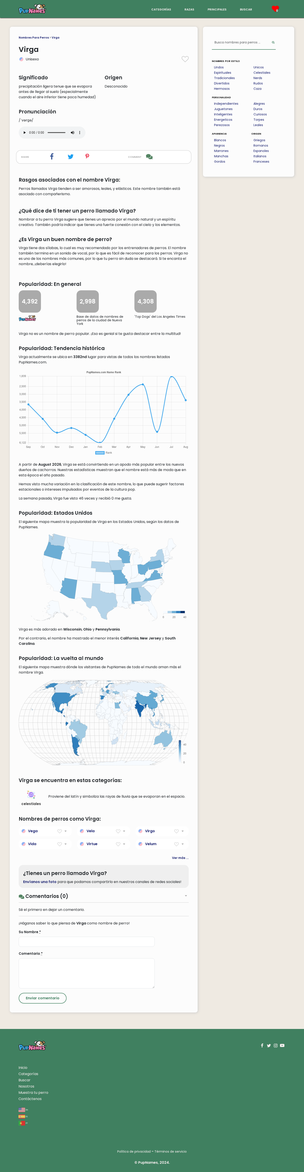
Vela (91, 831)
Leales (258, 125)
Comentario (31, 953)
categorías (161, 9)
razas (189, 9)
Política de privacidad (134, 1151)
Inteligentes (223, 114)
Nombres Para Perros (34, 37)
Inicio (22, 1067)
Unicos (258, 67)
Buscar (24, 1080)
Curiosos (260, 114)
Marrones (221, 151)
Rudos (258, 83)
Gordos (219, 161)
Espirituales (222, 72)
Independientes (226, 103)
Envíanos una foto (40, 881)
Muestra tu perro (33, 1092)
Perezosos (222, 125)
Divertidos (221, 83)
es (26, 1116)
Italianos (259, 156)
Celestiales (261, 72)
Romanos (260, 145)
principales (217, 9)
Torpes (258, 119)
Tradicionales (224, 78)
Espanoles (261, 151)
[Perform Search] (273, 43)
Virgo (150, 831)
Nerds (257, 78)
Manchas (221, 156)
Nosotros (26, 1086)
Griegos (259, 140)
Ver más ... (180, 858)
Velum (150, 843)
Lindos (219, 67)
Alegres (259, 103)
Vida (32, 843)
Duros (257, 109)
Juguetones (223, 109)
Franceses (261, 161)
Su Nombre (30, 932)
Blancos (220, 140)
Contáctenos (30, 1098)
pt (26, 1123)
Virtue (92, 843)
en (26, 1109)
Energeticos (223, 119)
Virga (55, 37)
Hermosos (222, 88)
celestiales (31, 803)
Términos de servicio (170, 1151)
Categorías (28, 1073)
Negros (219, 145)
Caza (257, 88)
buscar (246, 9)
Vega (33, 831)
